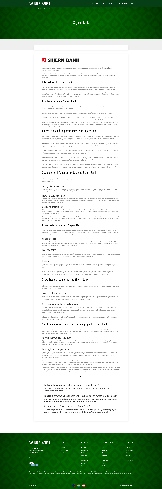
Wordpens (84, 455)
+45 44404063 (35, 448)
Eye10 (62, 453)
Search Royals (64, 450)
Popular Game (123, 3)
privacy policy (129, 485)
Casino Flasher (32, 8)
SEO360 (63, 447)
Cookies (122, 485)
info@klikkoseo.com (39, 450)
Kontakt (112, 3)
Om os (104, 3)
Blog (98, 3)
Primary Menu (132, 3)
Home (92, 3)
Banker (40, 8)
